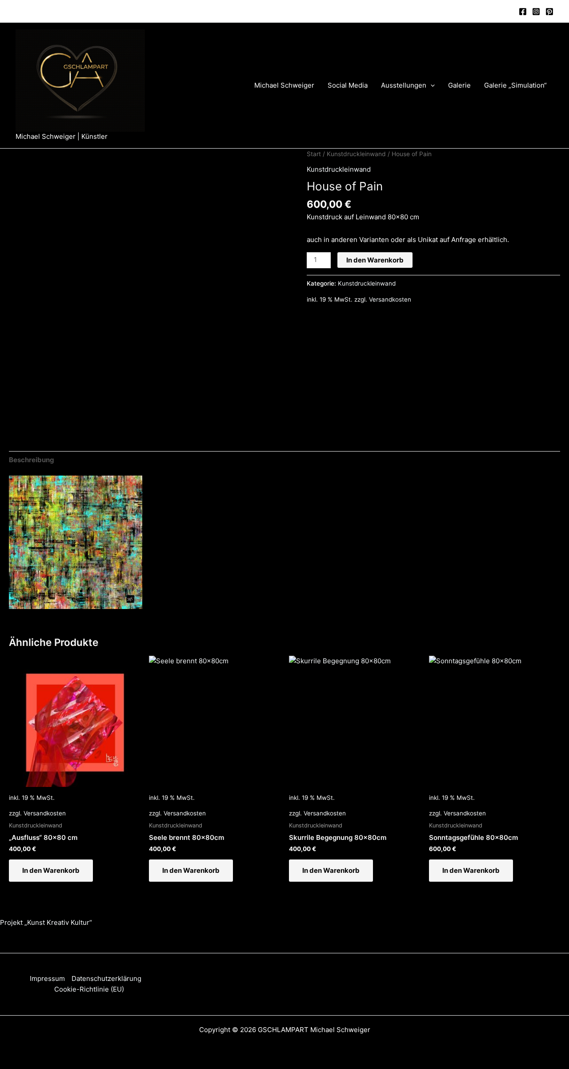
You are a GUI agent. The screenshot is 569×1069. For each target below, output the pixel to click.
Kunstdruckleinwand (356, 153)
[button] (430, 85)
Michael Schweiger (284, 85)
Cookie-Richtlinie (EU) (89, 989)
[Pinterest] (549, 12)
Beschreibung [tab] (31, 460)
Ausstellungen (403, 85)
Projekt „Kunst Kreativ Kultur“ (46, 922)
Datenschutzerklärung (106, 978)
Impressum (47, 978)
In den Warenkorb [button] (51, 870)
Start (314, 153)
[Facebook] (523, 12)
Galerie (459, 85)
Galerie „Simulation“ (515, 85)
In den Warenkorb (375, 260)
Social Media (348, 85)
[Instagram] (536, 12)
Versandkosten (390, 299)
